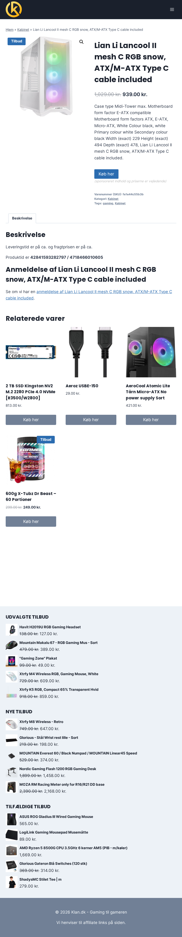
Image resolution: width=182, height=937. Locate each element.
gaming (108, 203)
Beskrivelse (22, 218)
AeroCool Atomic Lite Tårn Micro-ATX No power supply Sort (148, 392)
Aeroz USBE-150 (82, 386)
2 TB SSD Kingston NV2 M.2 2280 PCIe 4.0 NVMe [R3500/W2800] (30, 392)
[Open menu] (172, 9)
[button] (81, 42)
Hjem (10, 29)
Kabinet (23, 29)
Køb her (106, 173)
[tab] (22, 218)
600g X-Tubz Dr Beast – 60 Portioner (31, 497)
